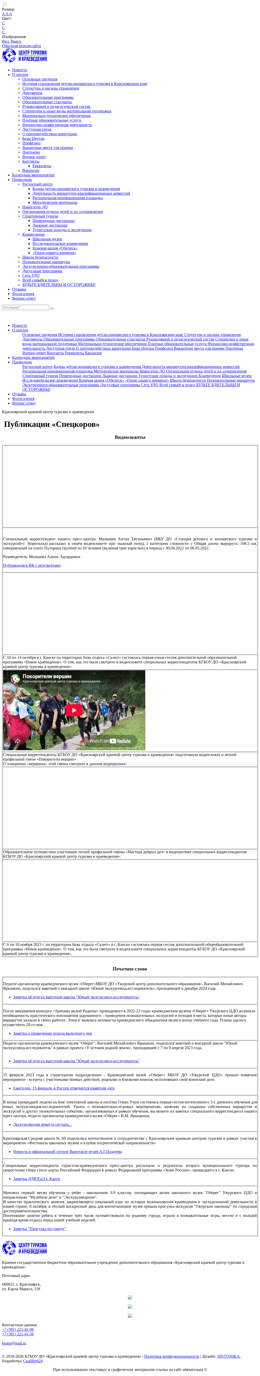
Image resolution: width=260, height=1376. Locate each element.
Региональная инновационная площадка (67, 198)
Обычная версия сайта (21, 46)
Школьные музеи (47, 239)
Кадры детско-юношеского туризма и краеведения (76, 189)
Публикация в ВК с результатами (32, 565)
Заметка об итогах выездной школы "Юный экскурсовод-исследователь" (76, 997)
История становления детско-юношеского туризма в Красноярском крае (84, 83)
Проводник (22, 179)
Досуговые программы (42, 271)
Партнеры (31, 152)
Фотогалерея (23, 294)
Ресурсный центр (37, 184)
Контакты (30, 161)
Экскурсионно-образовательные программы (60, 266)
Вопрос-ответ (34, 157)
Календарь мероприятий (33, 175)
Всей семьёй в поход (40, 280)
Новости (19, 70)
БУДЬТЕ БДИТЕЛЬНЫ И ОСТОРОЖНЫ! (58, 284)
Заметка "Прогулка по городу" (39, 1229)
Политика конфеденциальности (171, 1356)
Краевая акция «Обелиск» (55, 248)
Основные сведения (39, 79)
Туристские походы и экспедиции (62, 230)
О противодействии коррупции (49, 134)
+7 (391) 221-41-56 (18, 1334)
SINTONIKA (228, 1356)
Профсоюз (31, 143)
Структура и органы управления (50, 88)
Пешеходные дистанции (53, 221)
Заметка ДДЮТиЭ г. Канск (36, 1179)
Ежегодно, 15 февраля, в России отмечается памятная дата (64, 1088)
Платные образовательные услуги (51, 120)
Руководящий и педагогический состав (56, 106)
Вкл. (6, 41)
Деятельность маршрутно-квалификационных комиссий (81, 193)
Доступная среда (36, 129)
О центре (20, 74)
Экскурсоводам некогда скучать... (42, 1124)
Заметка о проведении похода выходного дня (52, 1033)
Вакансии (30, 170)
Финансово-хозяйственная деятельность (57, 125)
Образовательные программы (48, 97)
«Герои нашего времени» (54, 252)
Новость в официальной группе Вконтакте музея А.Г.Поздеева (67, 1151)
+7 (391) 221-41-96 (18, 1329)
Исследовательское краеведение (60, 243)
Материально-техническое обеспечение (56, 115)
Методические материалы (54, 202)
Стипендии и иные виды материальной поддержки (66, 111)
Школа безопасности (40, 257)
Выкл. (16, 41)
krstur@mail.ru (14, 1343)
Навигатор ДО (35, 207)
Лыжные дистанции (50, 225)
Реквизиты (41, 166)
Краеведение (33, 234)
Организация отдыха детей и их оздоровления (62, 211)
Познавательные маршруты (46, 262)
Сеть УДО (31, 275)
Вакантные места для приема (47, 147)
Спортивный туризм (40, 216)
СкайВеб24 (33, 1361)
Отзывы (19, 289)
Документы (32, 93)
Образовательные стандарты (47, 102)
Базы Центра (33, 138)
